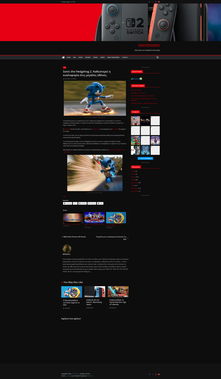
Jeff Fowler (67, 129)
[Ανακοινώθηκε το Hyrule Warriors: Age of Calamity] (118, 287)
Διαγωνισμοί (134, 182)
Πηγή (64, 196)
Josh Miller (116, 129)
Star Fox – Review (136, 90)
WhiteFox (74, 78)
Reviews (87, 57)
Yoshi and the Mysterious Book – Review (142, 96)
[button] (135, 120)
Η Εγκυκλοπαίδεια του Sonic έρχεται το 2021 (114, 225)
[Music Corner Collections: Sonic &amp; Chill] (94, 217)
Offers (102, 57)
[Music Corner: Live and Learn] (73, 217)
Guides (95, 57)
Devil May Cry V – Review (138, 93)
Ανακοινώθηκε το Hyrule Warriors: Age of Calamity (117, 302)
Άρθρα (81, 57)
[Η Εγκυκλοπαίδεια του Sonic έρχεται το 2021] (116, 217)
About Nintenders (113, 57)
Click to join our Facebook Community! (147, 50)
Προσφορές (134, 188)
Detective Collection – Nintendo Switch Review (144, 103)
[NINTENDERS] (110, 5)
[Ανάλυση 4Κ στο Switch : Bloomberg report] (95, 287)
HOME (69, 57)
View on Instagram (146, 158)
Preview (133, 174)
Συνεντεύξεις (134, 191)
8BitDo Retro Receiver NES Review (74, 237)
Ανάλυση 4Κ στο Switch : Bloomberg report (94, 302)
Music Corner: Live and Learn (71, 224)
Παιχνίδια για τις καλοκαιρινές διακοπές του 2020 (111, 238)
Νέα (74, 57)
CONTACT (125, 57)
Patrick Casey (96, 129)
